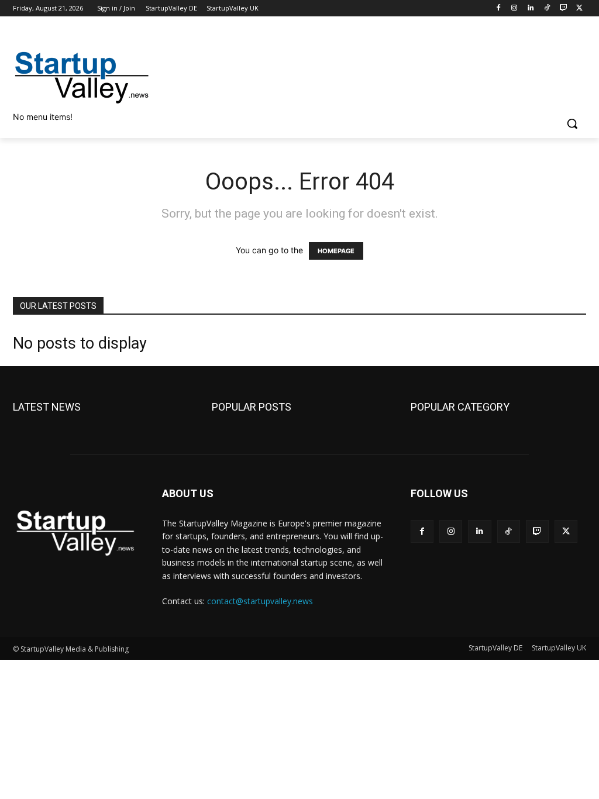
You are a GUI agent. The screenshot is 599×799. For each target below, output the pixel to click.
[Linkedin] (531, 8)
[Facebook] (498, 8)
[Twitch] (563, 8)
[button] (572, 123)
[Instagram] (514, 8)
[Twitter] (579, 8)
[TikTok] (547, 8)
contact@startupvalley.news (260, 601)
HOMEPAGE (336, 251)
